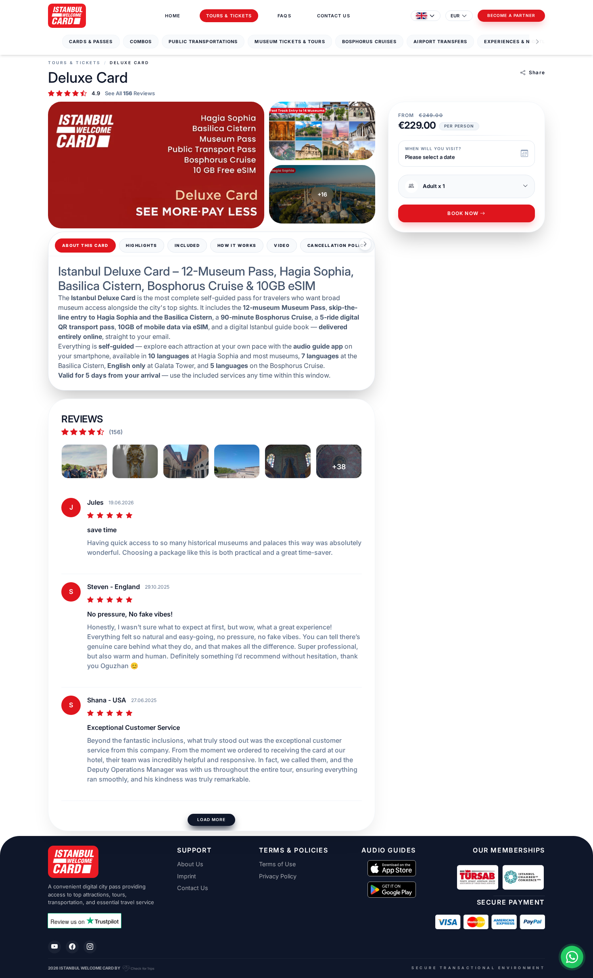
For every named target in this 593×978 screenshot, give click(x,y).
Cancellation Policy (337, 245)
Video (282, 245)
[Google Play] (391, 890)
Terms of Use (277, 864)
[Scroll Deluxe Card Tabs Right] (365, 244)
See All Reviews (130, 93)
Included (187, 245)
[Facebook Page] (72, 946)
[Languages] (426, 15)
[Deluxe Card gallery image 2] (322, 131)
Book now (462, 213)
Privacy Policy (277, 876)
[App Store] (391, 868)
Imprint (186, 876)
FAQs (284, 15)
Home (172, 15)
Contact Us (333, 15)
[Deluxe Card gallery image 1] (156, 165)
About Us (190, 864)
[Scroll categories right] (537, 41)
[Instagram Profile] (90, 946)
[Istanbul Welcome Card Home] (103, 862)
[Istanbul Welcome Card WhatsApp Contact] (572, 957)
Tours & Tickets (229, 15)
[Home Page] (67, 16)
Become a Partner (511, 15)
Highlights (141, 245)
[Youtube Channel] (54, 946)
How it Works (237, 245)
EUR (455, 15)
